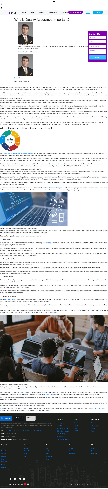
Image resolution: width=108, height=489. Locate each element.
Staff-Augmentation (62, 423)
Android (48, 451)
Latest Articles (95, 425)
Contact (98, 12)
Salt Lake (94, 448)
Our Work (76, 423)
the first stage (47, 242)
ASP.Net (3, 453)
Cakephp (4, 461)
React (25, 453)
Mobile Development (63, 431)
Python (3, 464)
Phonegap (49, 456)
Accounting (60, 425)
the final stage (8, 299)
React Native (28, 451)
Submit (97, 57)
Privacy (76, 428)
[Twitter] (15, 479)
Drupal (71, 451)
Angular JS (27, 448)
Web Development (62, 428)
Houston (93, 451)
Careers (76, 430)
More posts (21, 52)
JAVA (3, 448)
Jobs (88, 12)
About (32, 12)
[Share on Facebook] (1, 8)
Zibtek (22, 392)
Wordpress (72, 453)
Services (41, 12)
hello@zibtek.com (10, 436)
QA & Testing (60, 436)
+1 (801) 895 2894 (11, 433)
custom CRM (48, 394)
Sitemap (93, 428)
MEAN (71, 448)
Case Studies (53, 12)
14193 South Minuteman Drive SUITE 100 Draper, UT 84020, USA (24, 430)
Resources (65, 12)
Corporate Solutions (63, 439)
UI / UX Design (61, 433)
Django (3, 467)
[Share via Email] (54, 1)
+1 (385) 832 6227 (76, 12)
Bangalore (94, 453)
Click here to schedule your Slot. (21, 439)
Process (23, 12)
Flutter (48, 459)
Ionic (47, 453)
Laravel (3, 456)
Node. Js (4, 451)
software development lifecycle (53, 188)
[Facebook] (10, 479)
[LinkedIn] (20, 479)
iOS (47, 448)
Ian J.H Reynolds (19, 78)
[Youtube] (24, 479)
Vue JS (26, 456)
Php (2, 459)
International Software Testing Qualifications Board (18, 153)
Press (92, 431)
